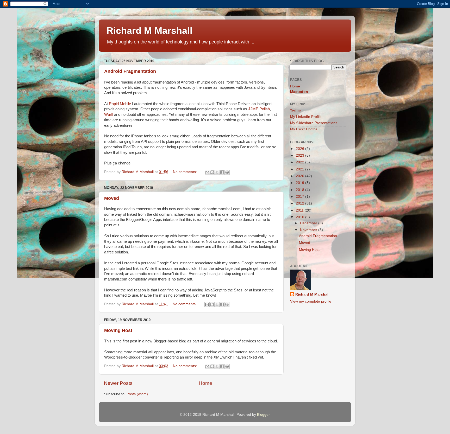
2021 (300, 169)
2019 (300, 183)
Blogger (263, 415)
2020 (300, 176)
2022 (300, 162)
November (309, 230)
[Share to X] (217, 172)
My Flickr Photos (303, 129)
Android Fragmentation (130, 71)
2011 (300, 210)
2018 (300, 190)
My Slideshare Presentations (313, 123)
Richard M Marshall (149, 30)
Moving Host (118, 330)
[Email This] (207, 172)
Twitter (295, 111)
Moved (111, 198)
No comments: (185, 172)
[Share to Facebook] (222, 172)
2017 (300, 197)
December (309, 223)
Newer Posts (118, 383)
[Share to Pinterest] (227, 172)
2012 (300, 203)
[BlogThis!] (212, 172)
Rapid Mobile (120, 104)
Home (205, 383)
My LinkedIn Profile (306, 117)
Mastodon (299, 92)
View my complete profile (310, 301)
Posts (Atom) (137, 394)
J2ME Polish (259, 109)
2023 (300, 155)
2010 (300, 217)
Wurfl (108, 114)
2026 (300, 149)
